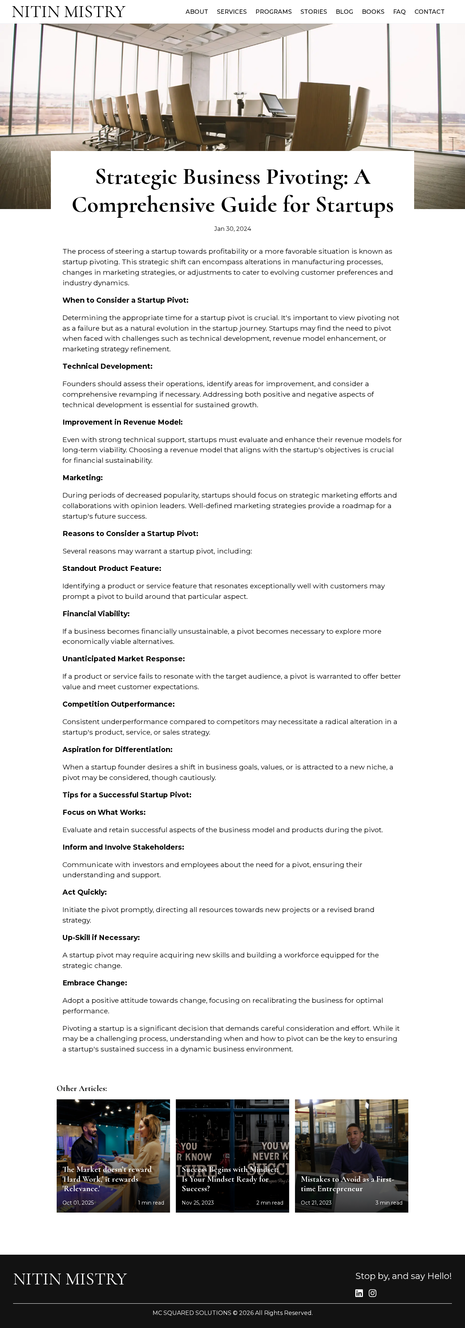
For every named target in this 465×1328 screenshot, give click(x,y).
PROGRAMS (273, 11)
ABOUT (197, 11)
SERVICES (232, 11)
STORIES (313, 11)
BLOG (344, 11)
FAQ (399, 11)
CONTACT (430, 11)
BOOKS (373, 11)
